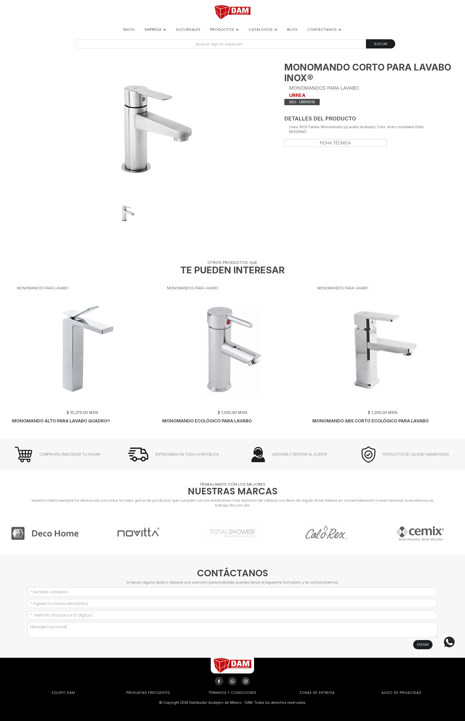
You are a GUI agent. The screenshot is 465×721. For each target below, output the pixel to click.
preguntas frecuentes (148, 692)
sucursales (188, 29)
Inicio (129, 29)
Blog (292, 29)
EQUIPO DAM (63, 692)
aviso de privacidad (401, 692)
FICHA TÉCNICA (335, 143)
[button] (155, 29)
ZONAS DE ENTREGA (317, 692)
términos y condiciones (232, 692)
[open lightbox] (128, 213)
